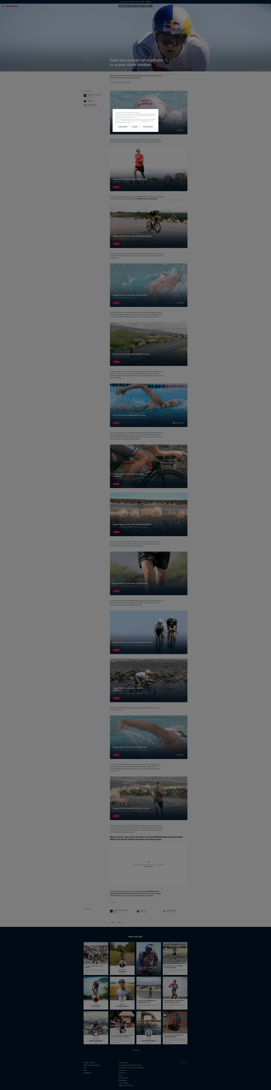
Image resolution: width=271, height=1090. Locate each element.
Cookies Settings (123, 126)
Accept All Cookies (147, 126)
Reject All (135, 126)
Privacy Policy (144, 120)
